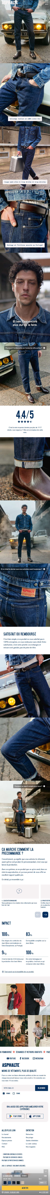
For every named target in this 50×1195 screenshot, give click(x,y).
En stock (18, 1172)
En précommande (7, 1172)
